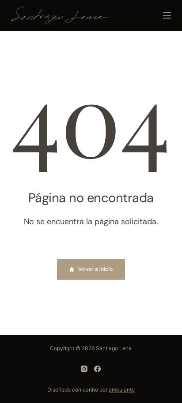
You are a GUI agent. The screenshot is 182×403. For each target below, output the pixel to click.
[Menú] (167, 15)
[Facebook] (97, 369)
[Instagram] (84, 369)
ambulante (122, 389)
